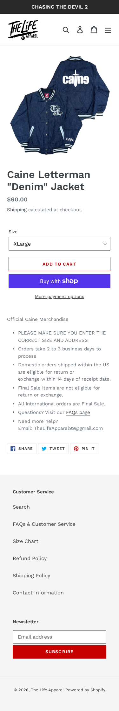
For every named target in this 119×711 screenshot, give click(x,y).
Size (13, 231)
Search (21, 507)
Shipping (17, 210)
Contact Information (38, 593)
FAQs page (78, 412)
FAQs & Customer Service (44, 524)
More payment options (59, 296)
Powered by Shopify (85, 689)
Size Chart (25, 541)
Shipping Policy (31, 575)
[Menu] (108, 30)
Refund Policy (30, 558)
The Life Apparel (47, 689)
